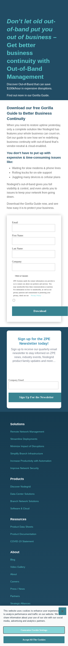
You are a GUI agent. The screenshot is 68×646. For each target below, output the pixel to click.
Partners (15, 596)
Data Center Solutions (22, 493)
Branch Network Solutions (24, 501)
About (13, 574)
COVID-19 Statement (22, 541)
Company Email (16, 380)
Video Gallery (17, 566)
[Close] (62, 611)
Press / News (17, 588)
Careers (14, 581)
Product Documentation (23, 534)
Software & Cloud (19, 508)
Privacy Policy (36, 295)
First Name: (18, 235)
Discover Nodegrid (20, 486)
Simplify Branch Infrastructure (26, 453)
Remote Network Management (27, 431)
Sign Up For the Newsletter (36, 397)
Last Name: (17, 248)
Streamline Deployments (23, 439)
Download (39, 311)
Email (15, 222)
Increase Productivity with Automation (30, 460)
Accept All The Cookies (34, 639)
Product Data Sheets (21, 526)
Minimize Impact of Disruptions (27, 446)
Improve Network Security (24, 468)
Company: (17, 261)
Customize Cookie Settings (34, 630)
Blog (12, 559)
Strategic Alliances (20, 603)
